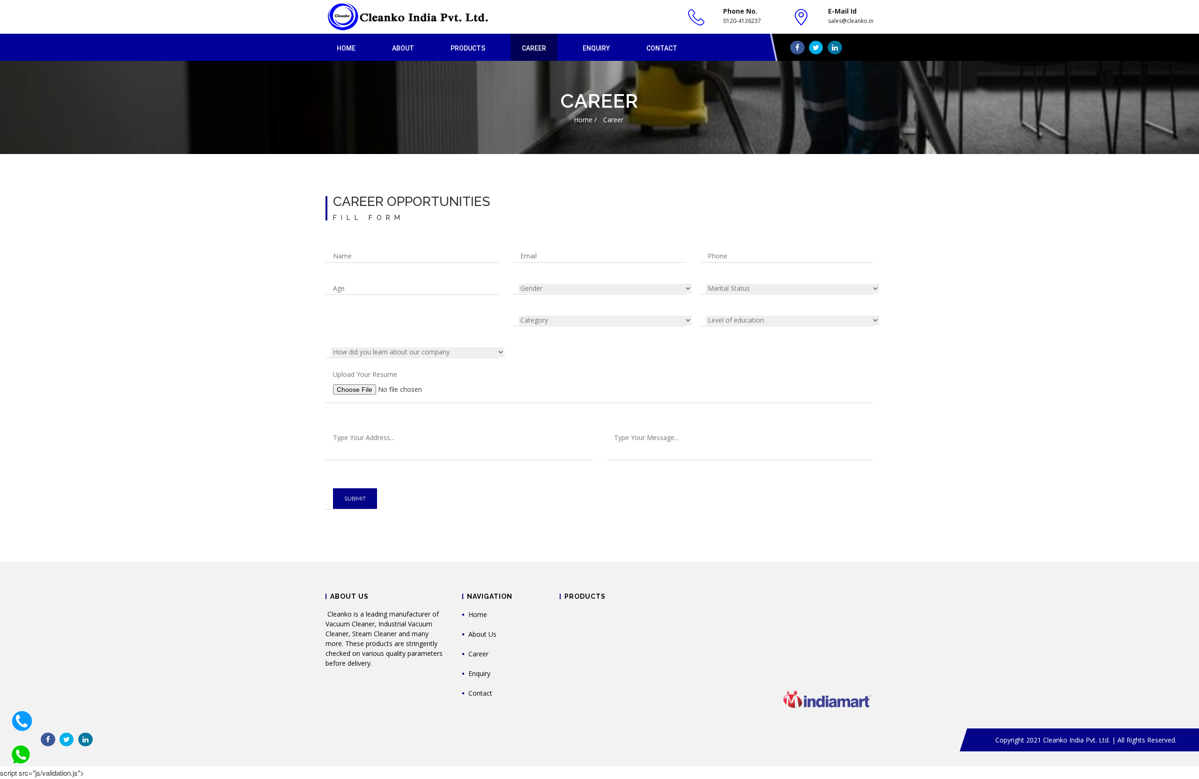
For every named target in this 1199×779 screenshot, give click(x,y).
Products (468, 48)
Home (346, 48)
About (403, 48)
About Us (482, 634)
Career (534, 48)
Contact (661, 48)
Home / (585, 119)
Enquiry (596, 48)
